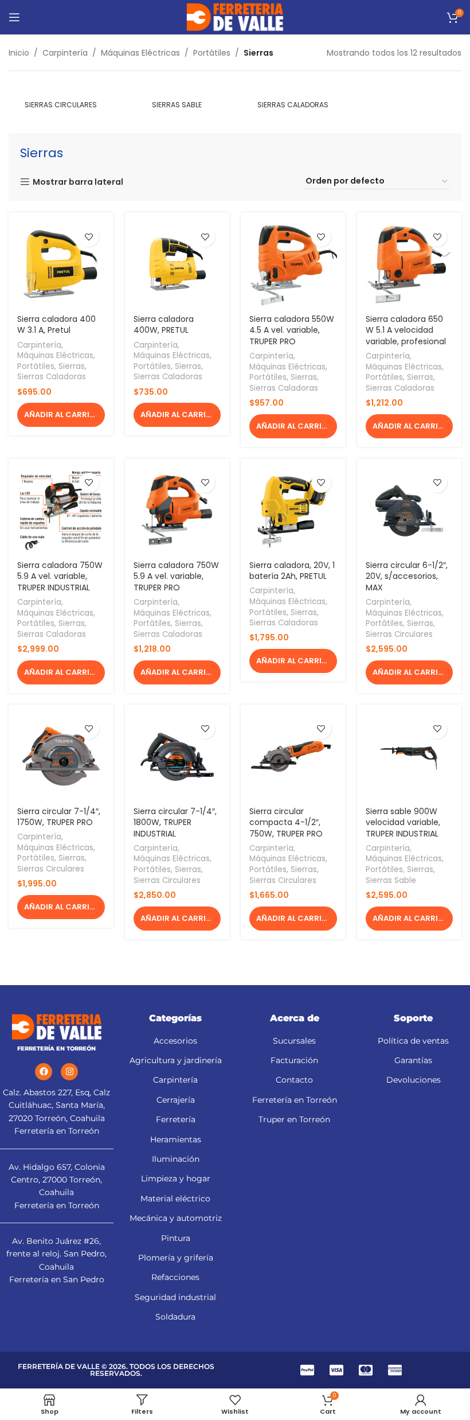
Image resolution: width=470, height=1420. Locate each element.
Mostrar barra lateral (78, 182)
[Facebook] (43, 1071)
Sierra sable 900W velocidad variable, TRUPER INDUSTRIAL (403, 822)
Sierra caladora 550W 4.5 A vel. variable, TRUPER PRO (291, 330)
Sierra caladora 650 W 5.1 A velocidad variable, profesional (406, 330)
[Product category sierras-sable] (177, 99)
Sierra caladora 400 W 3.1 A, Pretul (56, 324)
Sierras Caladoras (51, 377)
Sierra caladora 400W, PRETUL (164, 324)
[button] (61, 415)
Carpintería (65, 53)
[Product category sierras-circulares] (61, 99)
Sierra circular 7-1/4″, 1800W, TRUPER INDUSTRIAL (175, 822)
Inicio (19, 53)
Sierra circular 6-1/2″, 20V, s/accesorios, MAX (407, 576)
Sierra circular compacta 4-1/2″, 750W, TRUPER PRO (286, 822)
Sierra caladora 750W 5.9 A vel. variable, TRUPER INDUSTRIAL (60, 576)
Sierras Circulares (399, 634)
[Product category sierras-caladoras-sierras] (293, 99)
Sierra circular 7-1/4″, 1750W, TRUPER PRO (58, 817)
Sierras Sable (391, 881)
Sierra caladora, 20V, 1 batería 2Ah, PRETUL (292, 570)
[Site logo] (235, 16)
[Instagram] (69, 1071)
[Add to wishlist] (89, 237)
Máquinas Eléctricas (140, 53)
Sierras (71, 366)
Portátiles (211, 53)
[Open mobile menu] (14, 17)
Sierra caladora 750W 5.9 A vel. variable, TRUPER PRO (176, 576)
